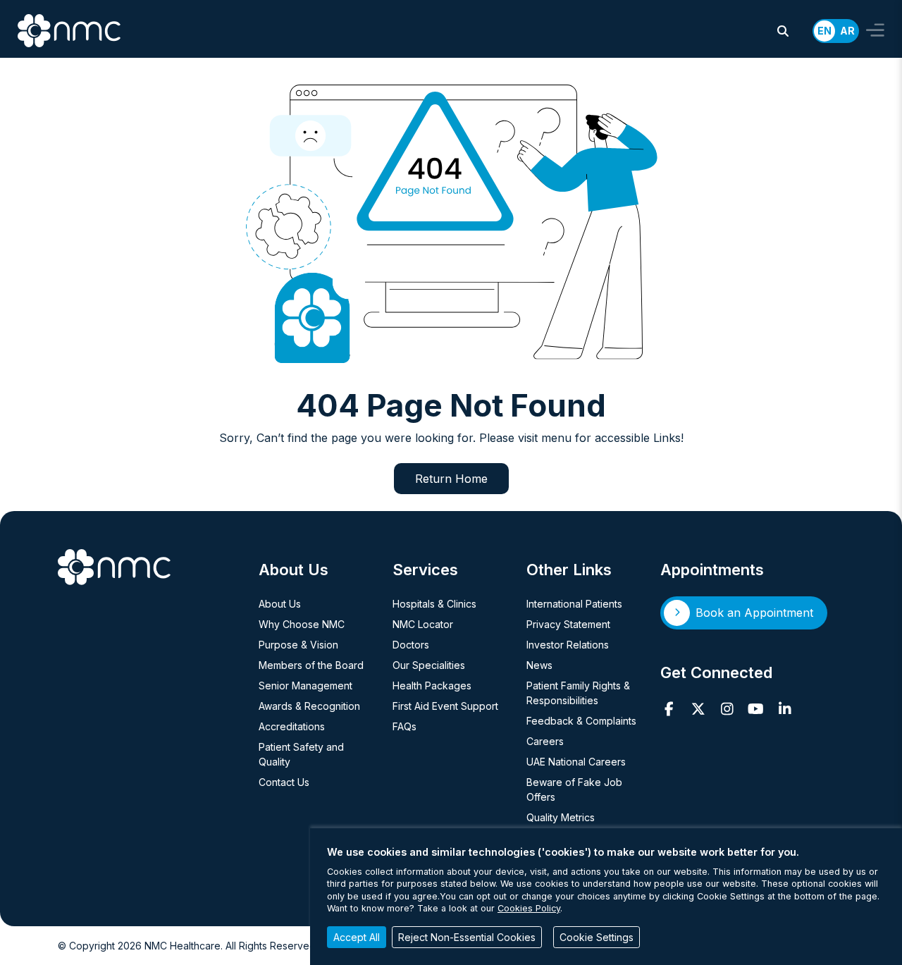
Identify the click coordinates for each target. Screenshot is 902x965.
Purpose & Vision (298, 645)
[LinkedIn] (784, 709)
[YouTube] (756, 709)
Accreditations (292, 726)
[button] (782, 31)
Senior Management (305, 686)
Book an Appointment (754, 613)
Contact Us (284, 782)
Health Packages (432, 686)
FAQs (404, 726)
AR (847, 31)
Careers (545, 741)
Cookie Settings (597, 937)
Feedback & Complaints (581, 721)
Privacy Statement (568, 624)
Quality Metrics (560, 817)
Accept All (356, 937)
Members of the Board (311, 665)
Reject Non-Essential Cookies (467, 937)
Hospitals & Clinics (434, 604)
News (539, 665)
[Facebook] (669, 709)
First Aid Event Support (445, 706)
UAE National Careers (576, 762)
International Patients (574, 604)
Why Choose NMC (302, 624)
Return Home (451, 479)
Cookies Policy (529, 908)
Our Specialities (429, 665)
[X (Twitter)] (698, 709)
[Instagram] (727, 709)
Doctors (411, 645)
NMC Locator (423, 624)
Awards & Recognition (309, 706)
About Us (280, 604)
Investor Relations (567, 645)
